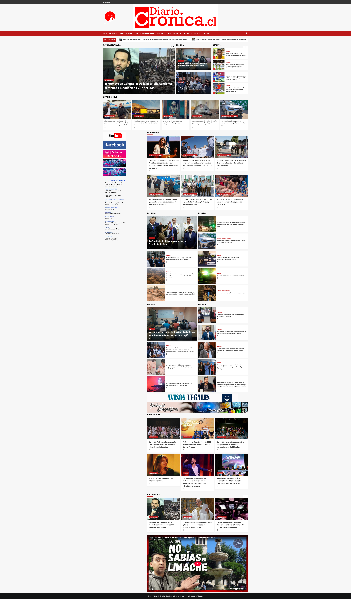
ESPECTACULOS (173, 33)
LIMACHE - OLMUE (109, 76)
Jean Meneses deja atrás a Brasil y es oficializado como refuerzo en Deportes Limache (236, 67)
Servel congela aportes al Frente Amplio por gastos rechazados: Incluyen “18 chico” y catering (230, 367)
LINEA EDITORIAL (109, 33)
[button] (247, 33)
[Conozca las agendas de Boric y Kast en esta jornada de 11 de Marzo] (207, 315)
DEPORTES (187, 33)
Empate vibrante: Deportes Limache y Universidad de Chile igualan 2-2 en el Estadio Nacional (236, 55)
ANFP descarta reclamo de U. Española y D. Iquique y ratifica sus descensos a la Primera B (235, 79)
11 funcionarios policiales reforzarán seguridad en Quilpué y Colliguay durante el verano (197, 202)
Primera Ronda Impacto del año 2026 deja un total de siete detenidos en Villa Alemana (231, 163)
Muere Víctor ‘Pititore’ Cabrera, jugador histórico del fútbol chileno (236, 90)
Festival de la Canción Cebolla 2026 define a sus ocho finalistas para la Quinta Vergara (197, 444)
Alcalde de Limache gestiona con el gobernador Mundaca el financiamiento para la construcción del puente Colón (137, 83)
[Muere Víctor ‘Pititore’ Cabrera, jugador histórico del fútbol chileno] (218, 89)
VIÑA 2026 (185, 473)
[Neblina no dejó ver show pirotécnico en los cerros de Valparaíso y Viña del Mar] (156, 384)
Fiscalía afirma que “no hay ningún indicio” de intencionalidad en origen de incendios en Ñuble (181, 293)
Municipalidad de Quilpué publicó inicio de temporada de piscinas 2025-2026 (230, 202)
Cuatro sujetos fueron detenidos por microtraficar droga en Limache (228, 258)
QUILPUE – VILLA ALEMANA (144, 33)
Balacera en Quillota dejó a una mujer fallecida (231, 276)
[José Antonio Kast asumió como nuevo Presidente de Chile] (172, 232)
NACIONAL (160, 33)
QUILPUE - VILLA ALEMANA (155, 155)
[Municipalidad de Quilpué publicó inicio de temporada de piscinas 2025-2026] (231, 186)
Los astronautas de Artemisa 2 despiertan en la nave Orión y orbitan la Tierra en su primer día (185, 525)
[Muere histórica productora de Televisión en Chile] (163, 465)
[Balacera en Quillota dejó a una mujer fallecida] (207, 276)
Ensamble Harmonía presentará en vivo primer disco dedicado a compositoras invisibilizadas (230, 444)
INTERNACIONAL (175, 517)
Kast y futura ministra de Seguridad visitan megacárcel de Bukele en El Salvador (179, 259)
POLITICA (197, 33)
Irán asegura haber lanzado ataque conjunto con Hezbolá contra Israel (218, 523)
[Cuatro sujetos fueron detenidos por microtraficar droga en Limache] (207, 259)
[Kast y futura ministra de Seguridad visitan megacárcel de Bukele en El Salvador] (156, 259)
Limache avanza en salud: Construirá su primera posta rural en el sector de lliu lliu (146, 123)
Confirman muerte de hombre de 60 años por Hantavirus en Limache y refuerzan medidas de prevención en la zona (204, 123)
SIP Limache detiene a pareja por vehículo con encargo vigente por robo (233, 122)
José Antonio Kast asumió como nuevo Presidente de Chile (167, 243)
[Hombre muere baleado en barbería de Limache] (207, 293)
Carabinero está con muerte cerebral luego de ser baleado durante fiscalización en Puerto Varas (231, 224)
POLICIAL (206, 33)
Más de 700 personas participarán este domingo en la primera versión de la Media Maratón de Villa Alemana (198, 163)
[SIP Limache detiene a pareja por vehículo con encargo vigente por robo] (234, 109)
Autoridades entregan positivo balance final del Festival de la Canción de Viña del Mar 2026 (229, 481)
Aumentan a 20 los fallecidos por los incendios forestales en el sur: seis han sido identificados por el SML (180, 276)
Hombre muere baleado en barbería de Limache (231, 293)
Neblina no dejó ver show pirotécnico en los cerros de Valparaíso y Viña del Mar (179, 384)
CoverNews (189, 596)
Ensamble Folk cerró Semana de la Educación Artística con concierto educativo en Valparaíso (199, 40)
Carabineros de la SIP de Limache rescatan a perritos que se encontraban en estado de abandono (175, 123)
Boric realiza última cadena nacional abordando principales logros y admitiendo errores (231, 332)
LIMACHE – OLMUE (126, 33)
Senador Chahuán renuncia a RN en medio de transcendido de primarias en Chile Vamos (231, 350)
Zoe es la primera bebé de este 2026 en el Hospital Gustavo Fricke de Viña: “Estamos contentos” (179, 367)
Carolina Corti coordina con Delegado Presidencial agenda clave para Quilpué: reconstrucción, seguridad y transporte (164, 164)
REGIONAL (180, 61)
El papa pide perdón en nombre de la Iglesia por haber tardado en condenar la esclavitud (139, 40)
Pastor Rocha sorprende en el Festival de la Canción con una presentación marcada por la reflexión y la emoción (195, 482)
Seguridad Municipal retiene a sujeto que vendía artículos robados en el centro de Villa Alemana (163, 202)
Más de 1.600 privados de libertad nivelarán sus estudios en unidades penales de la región (192, 64)
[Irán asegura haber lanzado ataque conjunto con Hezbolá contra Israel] (219, 509)
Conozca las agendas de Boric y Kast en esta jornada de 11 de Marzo (230, 315)
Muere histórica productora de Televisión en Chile (161, 479)
